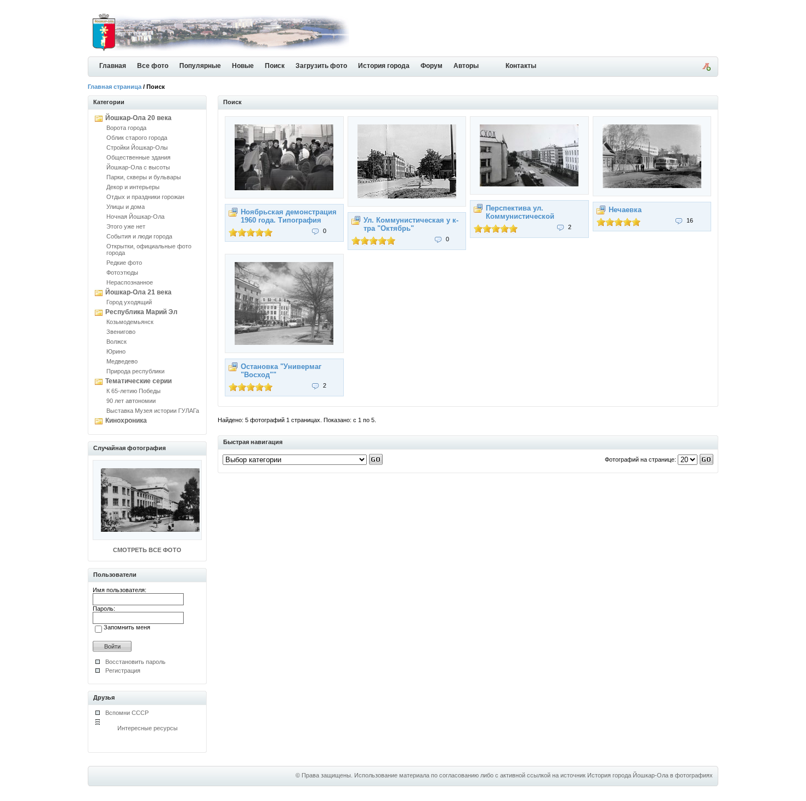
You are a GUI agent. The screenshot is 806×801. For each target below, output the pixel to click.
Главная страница (114, 86)
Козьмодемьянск (130, 322)
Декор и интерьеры (133, 187)
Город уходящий (129, 302)
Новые (243, 66)
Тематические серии (138, 381)
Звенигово (120, 331)
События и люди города (139, 236)
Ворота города (126, 127)
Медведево (122, 361)
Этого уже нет (125, 226)
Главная (112, 66)
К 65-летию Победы (133, 391)
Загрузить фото (321, 66)
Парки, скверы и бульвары (143, 177)
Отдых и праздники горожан (145, 197)
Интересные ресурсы (147, 728)
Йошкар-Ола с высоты (138, 167)
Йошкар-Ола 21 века (138, 292)
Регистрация (122, 670)
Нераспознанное (129, 282)
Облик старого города (136, 137)
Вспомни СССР (127, 712)
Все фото (152, 66)
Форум (431, 66)
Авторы (466, 66)
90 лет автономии (131, 400)
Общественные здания (138, 157)
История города (384, 66)
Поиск (275, 66)
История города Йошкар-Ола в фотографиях (650, 775)
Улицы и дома (125, 206)
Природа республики (135, 371)
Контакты (521, 66)
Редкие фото (124, 262)
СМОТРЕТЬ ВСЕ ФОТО (147, 550)
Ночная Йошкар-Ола (135, 216)
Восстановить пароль (135, 661)
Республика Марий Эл (141, 312)
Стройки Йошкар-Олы (137, 147)
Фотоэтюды (122, 272)
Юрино (116, 351)
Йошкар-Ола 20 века (138, 118)
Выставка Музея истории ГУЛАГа (152, 410)
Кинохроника (126, 420)
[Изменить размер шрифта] (706, 68)
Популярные (200, 66)
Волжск (116, 341)
